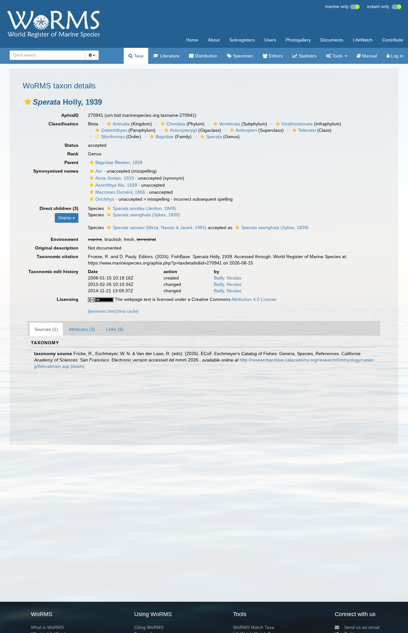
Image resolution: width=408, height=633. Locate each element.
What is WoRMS (47, 627)
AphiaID (69, 115)
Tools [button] (337, 55)
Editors (275, 55)
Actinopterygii (183, 130)
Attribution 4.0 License (253, 299)
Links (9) (114, 329)
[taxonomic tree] (102, 311)
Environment (64, 239)
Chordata (175, 123)
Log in (396, 55)
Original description (56, 247)
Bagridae (165, 136)
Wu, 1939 (116, 185)
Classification (63, 123)
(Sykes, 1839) (146, 214)
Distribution (205, 55)
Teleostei (307, 130)
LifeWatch (363, 39)
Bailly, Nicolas (227, 277)
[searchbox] (46, 55)
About (214, 39)
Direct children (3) (59, 208)
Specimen (242, 55)
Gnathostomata (297, 123)
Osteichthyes (114, 130)
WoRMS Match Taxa (253, 627)
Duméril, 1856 (120, 192)
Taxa (138, 55)
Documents (331, 39)
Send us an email (361, 627)
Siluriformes (113, 136)
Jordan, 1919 (114, 178)
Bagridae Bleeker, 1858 (118, 162)
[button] (28, 102)
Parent (71, 162)
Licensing (67, 299)
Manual (369, 55)
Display (65, 218)
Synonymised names (55, 171)
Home (192, 39)
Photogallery (298, 39)
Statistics (307, 55)
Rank (72, 153)
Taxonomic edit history (53, 271)
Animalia (121, 123)
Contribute (392, 39)
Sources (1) (46, 329)
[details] (77, 366)
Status (71, 145)
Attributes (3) (82, 329)
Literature (169, 55)
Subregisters (242, 39)
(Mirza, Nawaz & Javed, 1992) (160, 227)
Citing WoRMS (149, 627)
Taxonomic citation (57, 256)
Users (270, 39)
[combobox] (47, 55)
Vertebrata (229, 123)
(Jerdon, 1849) (144, 208)
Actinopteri (246, 130)
